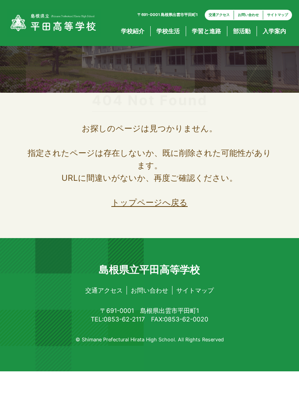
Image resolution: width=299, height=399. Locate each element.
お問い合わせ (248, 14)
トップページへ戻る (149, 202)
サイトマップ (277, 14)
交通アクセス (219, 14)
